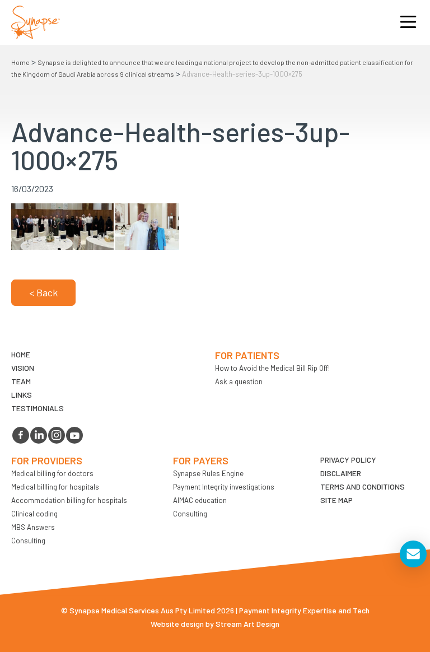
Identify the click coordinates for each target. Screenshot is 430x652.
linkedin (38, 435)
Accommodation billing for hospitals (69, 500)
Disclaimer (340, 473)
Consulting (28, 540)
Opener (408, 22)
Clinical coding (34, 513)
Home (20, 62)
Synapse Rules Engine (208, 473)
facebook (20, 435)
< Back (43, 292)
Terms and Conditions (362, 486)
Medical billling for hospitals (55, 486)
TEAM (21, 381)
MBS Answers (33, 527)
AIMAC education (200, 500)
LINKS (21, 394)
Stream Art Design (247, 623)
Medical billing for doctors (52, 473)
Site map (336, 500)
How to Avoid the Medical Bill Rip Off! (272, 368)
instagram (56, 435)
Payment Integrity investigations (223, 486)
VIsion (22, 367)
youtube (74, 435)
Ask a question (239, 381)
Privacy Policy (348, 459)
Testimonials (37, 408)
